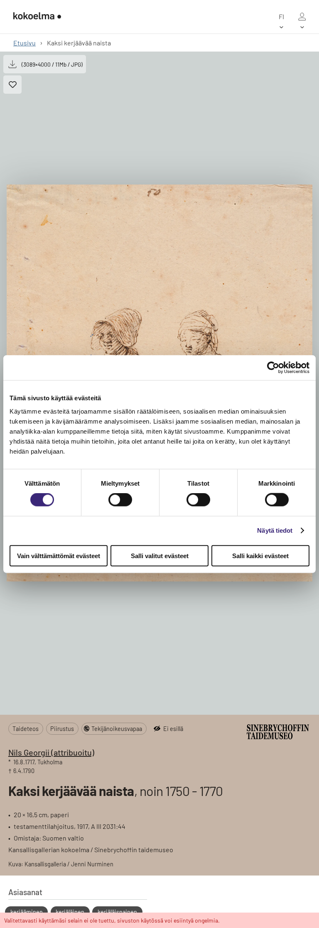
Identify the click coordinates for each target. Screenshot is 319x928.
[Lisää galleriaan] (12, 84)
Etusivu (24, 43)
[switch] (120, 499)
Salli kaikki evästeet (260, 555)
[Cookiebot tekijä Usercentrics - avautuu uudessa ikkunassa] (273, 368)
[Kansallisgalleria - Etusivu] (37, 16)
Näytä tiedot (274, 530)
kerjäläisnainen (117, 912)
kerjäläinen (70, 912)
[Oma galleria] (302, 16)
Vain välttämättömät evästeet (58, 555)
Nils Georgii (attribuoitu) (51, 752)
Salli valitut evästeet (160, 555)
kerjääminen (26, 912)
